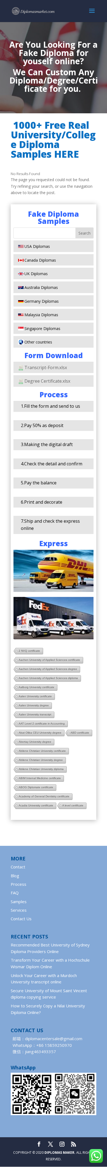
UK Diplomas (36, 273)
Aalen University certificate (35, 696)
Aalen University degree (34, 705)
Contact (18, 867)
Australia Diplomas (41, 287)
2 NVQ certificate (29, 650)
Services (19, 910)
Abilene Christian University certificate (42, 750)
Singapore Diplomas (42, 328)
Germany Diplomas (41, 301)
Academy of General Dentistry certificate (44, 796)
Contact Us (21, 918)
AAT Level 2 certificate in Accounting (42, 723)
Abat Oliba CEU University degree (40, 732)
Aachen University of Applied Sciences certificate (49, 659)
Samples (19, 901)
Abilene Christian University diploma (41, 769)
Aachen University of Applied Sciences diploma (48, 678)
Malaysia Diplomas (41, 314)
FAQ (15, 892)
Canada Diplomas (40, 260)
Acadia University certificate (36, 805)
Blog (15, 875)
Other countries (38, 342)
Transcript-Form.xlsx (45, 367)
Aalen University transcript (35, 714)
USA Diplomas (37, 246)
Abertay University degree (35, 741)
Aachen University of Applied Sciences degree (48, 668)
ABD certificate (80, 732)
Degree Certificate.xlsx (47, 381)
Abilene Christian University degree (41, 759)
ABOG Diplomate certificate (36, 787)
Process (18, 884)
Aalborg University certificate (36, 687)
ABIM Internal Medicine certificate (40, 778)
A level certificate (72, 805)
